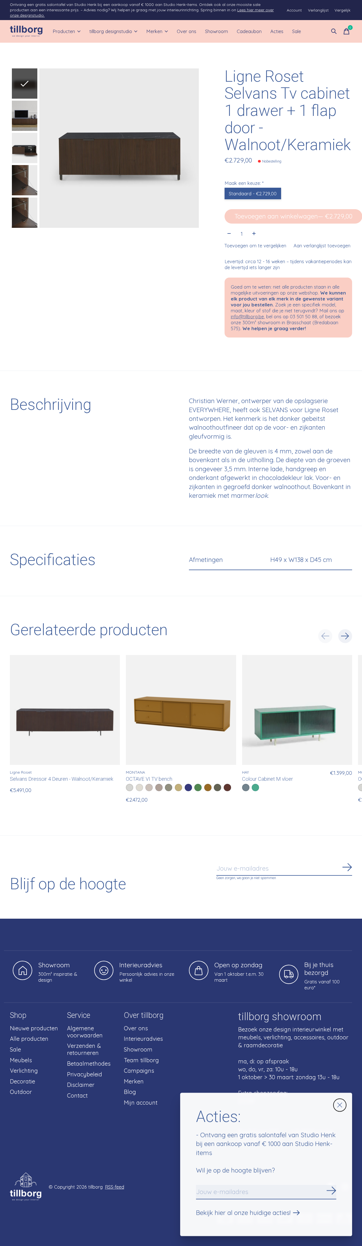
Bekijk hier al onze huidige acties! (243, 1213)
